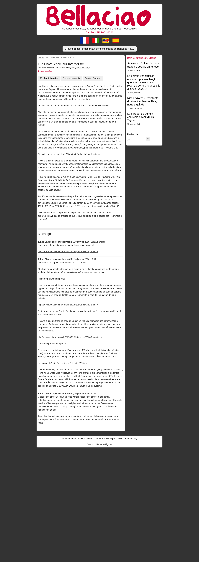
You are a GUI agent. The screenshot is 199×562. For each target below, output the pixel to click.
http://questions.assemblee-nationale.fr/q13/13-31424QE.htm (67, 251)
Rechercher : (134, 134)
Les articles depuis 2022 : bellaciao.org (117, 438)
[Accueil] (99, 15)
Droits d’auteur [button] (93, 78)
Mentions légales (104, 444)
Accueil (41, 58)
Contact (90, 444)
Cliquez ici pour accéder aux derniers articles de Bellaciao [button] (99, 48)
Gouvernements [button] (71, 78)
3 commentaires (45, 71)
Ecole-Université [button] (49, 78)
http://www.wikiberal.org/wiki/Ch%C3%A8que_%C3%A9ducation (69, 337)
